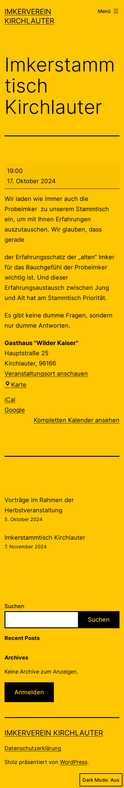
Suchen (14, 606)
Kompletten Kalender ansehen (76, 420)
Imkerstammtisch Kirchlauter (45, 542)
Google (15, 410)
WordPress (73, 762)
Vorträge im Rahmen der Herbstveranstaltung (39, 509)
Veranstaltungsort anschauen (46, 373)
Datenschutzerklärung (33, 748)
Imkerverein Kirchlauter (54, 733)
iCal (10, 399)
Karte (18, 384)
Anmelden (29, 692)
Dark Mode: (95, 780)
